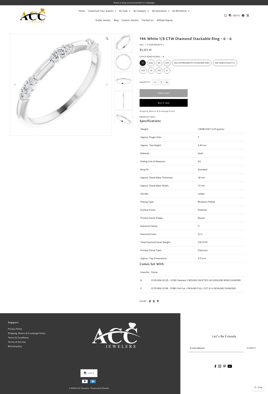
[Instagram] (219, 366)
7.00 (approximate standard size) (192, 63)
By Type (123, 10)
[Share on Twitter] (154, 301)
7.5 (151, 70)
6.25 (151, 63)
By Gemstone (159, 10)
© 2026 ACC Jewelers (79, 388)
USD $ (236, 15)
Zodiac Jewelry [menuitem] (103, 20)
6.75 (167, 63)
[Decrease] (155, 82)
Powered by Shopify (100, 388)
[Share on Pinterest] (158, 301)
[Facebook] (215, 366)
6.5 (159, 63)
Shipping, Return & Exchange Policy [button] (157, 111)
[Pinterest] (224, 366)
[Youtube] (230, 366)
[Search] (225, 15)
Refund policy (15, 346)
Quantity (145, 82)
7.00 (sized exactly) (225, 63)
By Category (140, 10)
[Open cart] (248, 15)
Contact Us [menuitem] (147, 20)
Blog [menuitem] (116, 20)
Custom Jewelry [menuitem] (130, 20)
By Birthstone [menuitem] (179, 10)
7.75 (159, 70)
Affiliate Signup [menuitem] (165, 20)
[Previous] (14, 84)
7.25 (143, 70)
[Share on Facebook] (150, 301)
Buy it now (164, 102)
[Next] (106, 84)
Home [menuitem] (82, 10)
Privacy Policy (15, 329)
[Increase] (167, 82)
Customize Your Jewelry (101, 10)
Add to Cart (164, 93)
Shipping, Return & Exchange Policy (26, 333)
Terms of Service (17, 342)
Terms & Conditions (18, 337)
